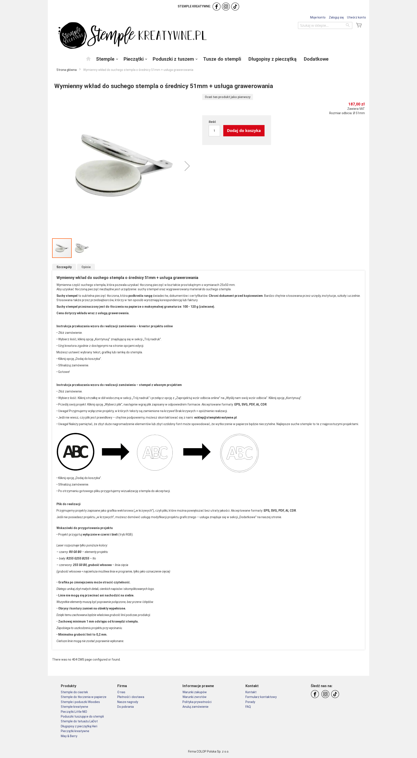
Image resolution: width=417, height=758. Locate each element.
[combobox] (325, 25)
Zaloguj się (336, 17)
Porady (250, 702)
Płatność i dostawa (130, 697)
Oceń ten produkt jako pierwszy (227, 97)
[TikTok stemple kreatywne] (235, 6)
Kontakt (250, 692)
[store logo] (131, 35)
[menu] (208, 59)
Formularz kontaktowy (261, 697)
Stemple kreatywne (74, 706)
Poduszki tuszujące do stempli (82, 716)
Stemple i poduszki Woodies (80, 702)
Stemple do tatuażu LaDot (79, 721)
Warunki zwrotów (194, 697)
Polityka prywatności (197, 702)
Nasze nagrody (127, 702)
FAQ (248, 706)
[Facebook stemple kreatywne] (216, 6)
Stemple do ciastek (74, 692)
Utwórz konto (356, 17)
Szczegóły (64, 267)
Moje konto (318, 17)
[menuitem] (88, 59)
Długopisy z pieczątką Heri (79, 726)
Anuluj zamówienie (195, 706)
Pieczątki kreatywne (75, 731)
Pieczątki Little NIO (74, 711)
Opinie (86, 267)
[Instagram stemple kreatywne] (226, 6)
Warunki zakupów (194, 692)
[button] (187, 166)
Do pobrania (125, 706)
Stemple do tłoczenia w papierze (83, 697)
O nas (121, 692)
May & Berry (69, 736)
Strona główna (66, 70)
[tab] (64, 267)
